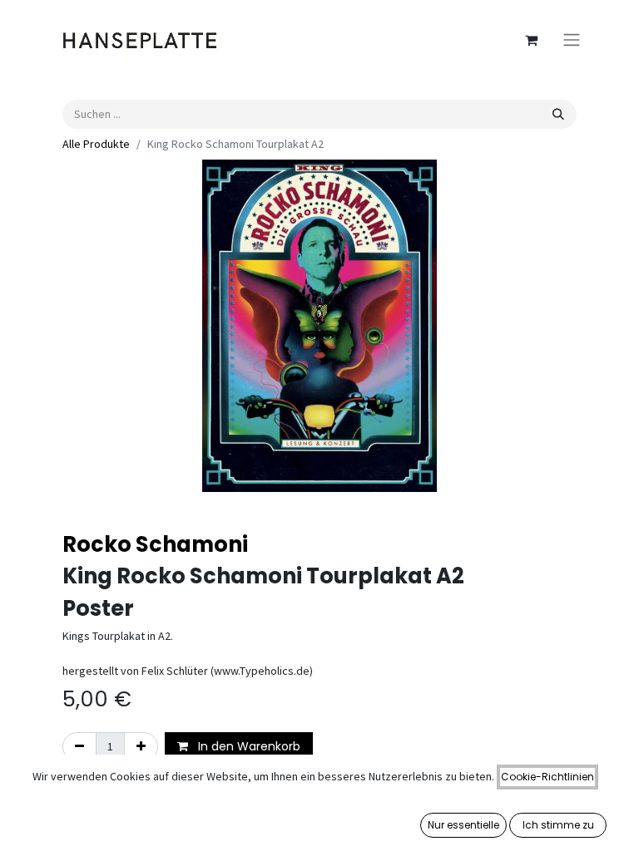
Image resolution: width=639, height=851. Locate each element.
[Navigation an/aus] (571, 40)
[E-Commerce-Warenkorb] (530, 40)
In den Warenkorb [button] (247, 746)
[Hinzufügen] (141, 746)
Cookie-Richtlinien (547, 777)
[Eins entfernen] (79, 746)
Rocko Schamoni (155, 544)
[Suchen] (558, 114)
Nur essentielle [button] (463, 825)
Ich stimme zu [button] (558, 825)
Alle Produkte (96, 143)
